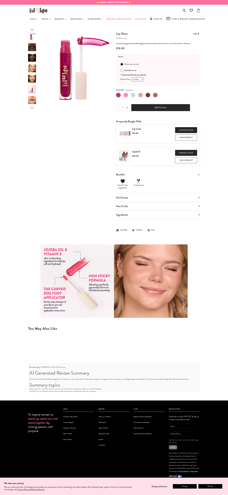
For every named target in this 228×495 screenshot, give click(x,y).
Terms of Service (184, 471)
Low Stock (102, 445)
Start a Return (67, 439)
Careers (101, 439)
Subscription (102, 422)
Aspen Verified (103, 428)
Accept (185, 486)
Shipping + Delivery (69, 428)
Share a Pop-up (138, 428)
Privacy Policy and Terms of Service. (31, 489)
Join (173, 447)
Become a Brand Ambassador (143, 416)
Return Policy (67, 433)
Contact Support (68, 422)
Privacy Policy (194, 471)
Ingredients (122, 215)
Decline (210, 486)
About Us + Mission (105, 416)
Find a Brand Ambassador (142, 422)
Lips (125, 38)
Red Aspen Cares (104, 433)
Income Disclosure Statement (143, 433)
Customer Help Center (70, 416)
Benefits (120, 174)
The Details (122, 198)
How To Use (122, 206)
